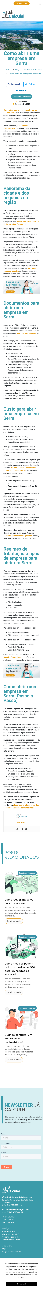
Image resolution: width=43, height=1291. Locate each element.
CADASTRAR (21, 3)
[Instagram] (17, 829)
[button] (14, 84)
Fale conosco (8, 1222)
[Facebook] (20, 829)
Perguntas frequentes (11, 1251)
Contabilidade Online (11, 1239)
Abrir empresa (8, 1231)
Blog (4, 1248)
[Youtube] (26, 829)
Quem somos (8, 1219)
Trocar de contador (10, 1237)
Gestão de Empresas (21, 96)
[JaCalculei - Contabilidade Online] (21, 1189)
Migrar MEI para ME (10, 1234)
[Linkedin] (23, 829)
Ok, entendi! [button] (21, 1284)
